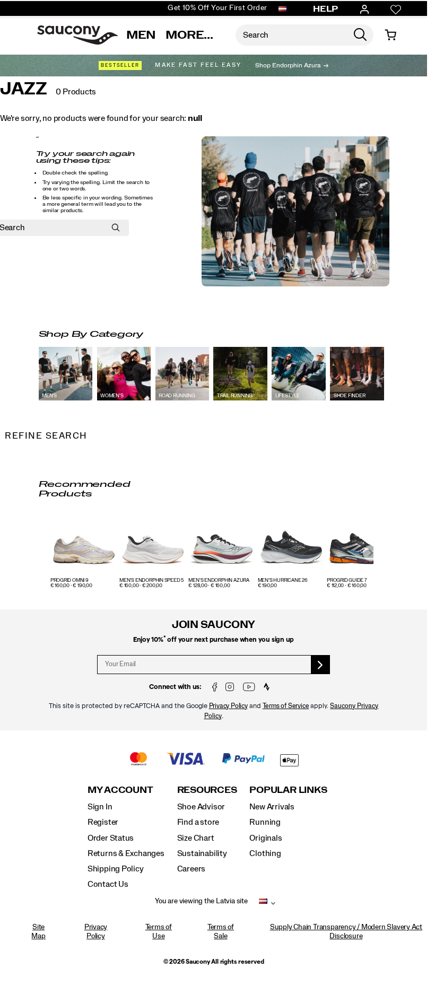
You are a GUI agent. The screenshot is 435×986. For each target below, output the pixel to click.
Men (141, 35)
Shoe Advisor (201, 806)
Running (265, 822)
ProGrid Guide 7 (347, 580)
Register (103, 822)
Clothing (265, 853)
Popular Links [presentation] (288, 790)
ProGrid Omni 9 (69, 580)
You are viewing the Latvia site (201, 901)
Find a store (198, 822)
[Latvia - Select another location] (282, 9)
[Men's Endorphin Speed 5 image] (152, 544)
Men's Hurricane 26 (283, 580)
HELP (325, 9)
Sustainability (202, 853)
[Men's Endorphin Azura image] (221, 544)
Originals (265, 838)
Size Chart (195, 838)
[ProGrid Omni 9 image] (83, 544)
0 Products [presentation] (76, 92)
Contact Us (108, 884)
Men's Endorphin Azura (218, 580)
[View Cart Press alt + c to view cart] (390, 35)
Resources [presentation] (207, 790)
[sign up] (320, 664)
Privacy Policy (228, 706)
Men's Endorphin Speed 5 (151, 580)
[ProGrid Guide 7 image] (360, 544)
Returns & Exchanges (126, 853)
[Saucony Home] (77, 35)
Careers (191, 869)
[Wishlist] (395, 9)
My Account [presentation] (120, 790)
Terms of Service (286, 706)
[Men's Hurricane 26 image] (291, 544)
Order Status (111, 838)
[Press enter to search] (360, 35)
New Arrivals (271, 806)
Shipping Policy (116, 869)
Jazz (23, 89)
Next (371, 553)
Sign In (100, 806)
